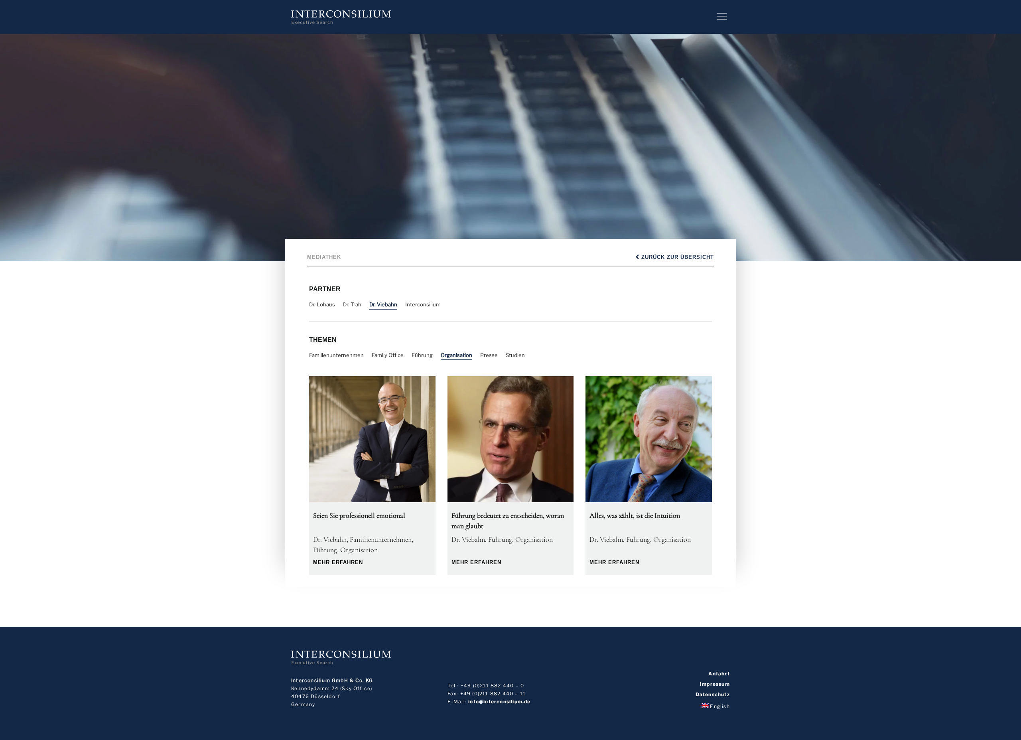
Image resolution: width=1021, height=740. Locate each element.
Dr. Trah (352, 304)
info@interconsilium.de (499, 701)
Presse (489, 355)
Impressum (715, 684)
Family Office (388, 355)
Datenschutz (713, 694)
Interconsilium (423, 304)
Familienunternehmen (336, 355)
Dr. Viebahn (383, 304)
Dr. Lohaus (322, 304)
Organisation (456, 355)
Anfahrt (718, 673)
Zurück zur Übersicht (676, 257)
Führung (422, 355)
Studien (515, 355)
